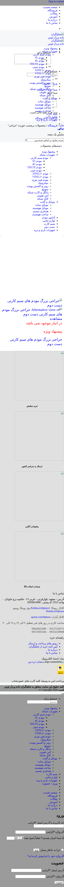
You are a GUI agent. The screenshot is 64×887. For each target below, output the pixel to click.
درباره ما (52, 19)
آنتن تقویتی (45, 92)
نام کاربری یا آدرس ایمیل (46, 822)
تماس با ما (51, 22)
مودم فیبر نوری (42, 76)
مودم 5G (39, 57)
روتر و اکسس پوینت (40, 82)
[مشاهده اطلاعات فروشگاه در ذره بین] (36, 661)
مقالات (53, 13)
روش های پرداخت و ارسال (42, 643)
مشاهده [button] (56, 319)
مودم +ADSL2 (43, 70)
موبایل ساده (44, 101)
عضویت (59, 882)
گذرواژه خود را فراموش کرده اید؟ (45, 856)
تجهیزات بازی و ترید (46, 119)
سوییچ (47, 85)
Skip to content (56, 1)
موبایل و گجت (47, 201)
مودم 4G (39, 60)
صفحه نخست (50, 7)
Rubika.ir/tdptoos (55, 611)
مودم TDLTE (37, 63)
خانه (61, 125)
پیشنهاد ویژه (50, 48)
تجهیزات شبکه (49, 51)
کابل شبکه (45, 95)
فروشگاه (52, 10)
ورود (36, 850)
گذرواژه (55, 831)
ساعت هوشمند (43, 107)
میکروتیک (46, 79)
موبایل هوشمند (43, 104)
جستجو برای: (50, 698)
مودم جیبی (38, 67)
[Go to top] (62, 693)
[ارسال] (49, 66)
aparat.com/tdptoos (41, 617)
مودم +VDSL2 (43, 73)
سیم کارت (51, 113)
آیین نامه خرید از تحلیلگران (43, 646)
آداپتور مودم (48, 217)
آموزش (53, 16)
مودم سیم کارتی (42, 54)
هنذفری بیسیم (43, 110)
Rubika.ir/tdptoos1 (40, 608)
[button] (60, 128)
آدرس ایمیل (53, 870)
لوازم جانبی (51, 116)
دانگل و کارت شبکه (40, 89)
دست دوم (49, 227)
